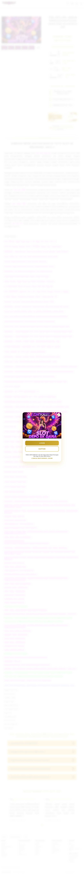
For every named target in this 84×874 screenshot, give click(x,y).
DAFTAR (42, 449)
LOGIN (42, 443)
